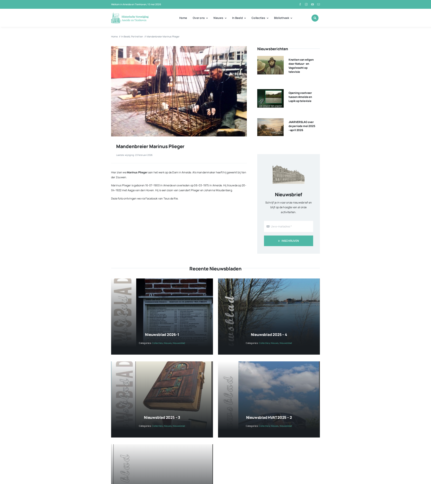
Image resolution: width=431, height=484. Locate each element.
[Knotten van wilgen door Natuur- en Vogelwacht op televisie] (270, 58)
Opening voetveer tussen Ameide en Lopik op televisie (300, 97)
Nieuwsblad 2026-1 (162, 334)
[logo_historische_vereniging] (130, 13)
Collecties (157, 343)
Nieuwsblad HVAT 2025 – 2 (269, 417)
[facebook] (300, 4)
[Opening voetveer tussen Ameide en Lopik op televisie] (270, 91)
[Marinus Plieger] (179, 47)
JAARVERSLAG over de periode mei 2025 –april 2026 (302, 126)
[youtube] (312, 4)
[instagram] (306, 4)
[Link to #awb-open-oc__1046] (315, 18)
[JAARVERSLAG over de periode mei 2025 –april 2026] (270, 120)
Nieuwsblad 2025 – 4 (269, 334)
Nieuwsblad (179, 343)
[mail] (318, 4)
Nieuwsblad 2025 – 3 (162, 417)
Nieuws (168, 343)
